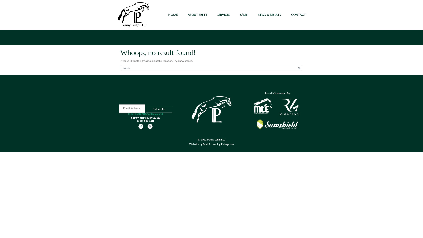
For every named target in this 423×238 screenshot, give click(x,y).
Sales (244, 15)
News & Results (269, 15)
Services (223, 15)
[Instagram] (150, 126)
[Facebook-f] (140, 126)
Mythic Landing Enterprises (218, 144)
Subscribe (159, 109)
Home (173, 15)
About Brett (197, 15)
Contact (298, 15)
